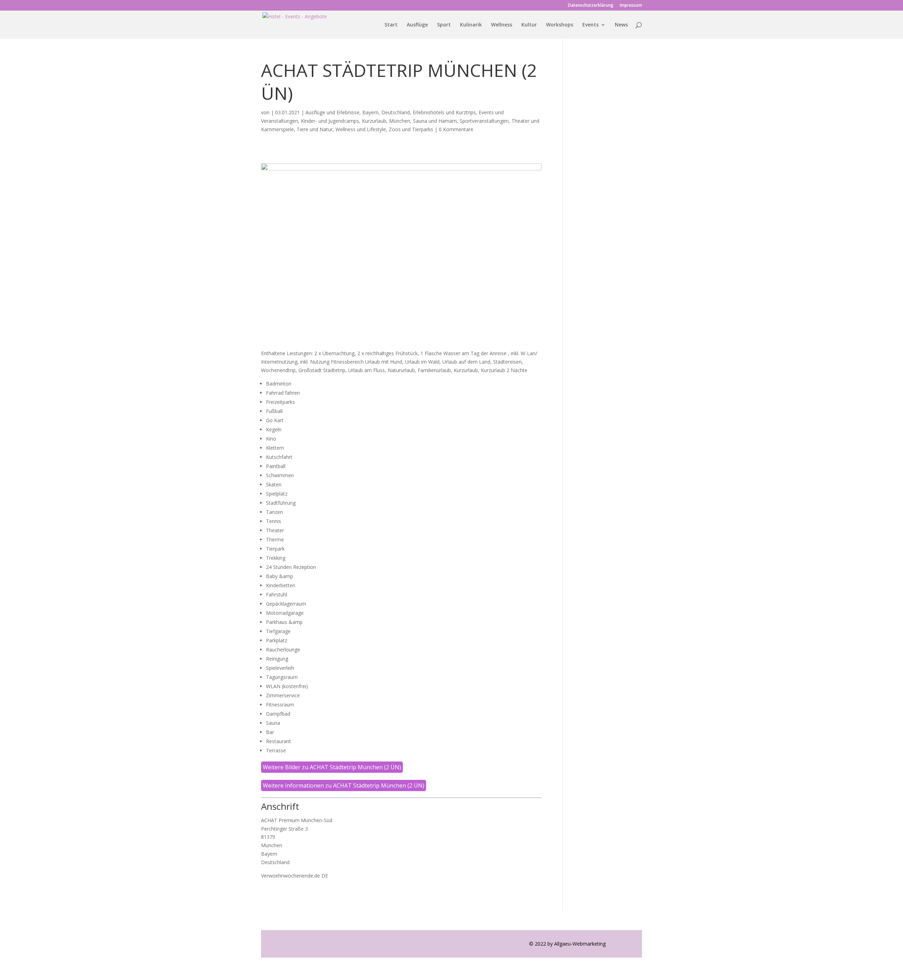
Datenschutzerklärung (590, 5)
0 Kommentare (456, 129)
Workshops (559, 25)
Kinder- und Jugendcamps (330, 120)
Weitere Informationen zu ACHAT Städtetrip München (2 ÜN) (343, 785)
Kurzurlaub (374, 120)
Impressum (631, 5)
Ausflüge (417, 25)
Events (590, 25)
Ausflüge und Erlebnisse (332, 112)
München (399, 120)
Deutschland (395, 112)
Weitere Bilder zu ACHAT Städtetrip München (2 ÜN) (332, 767)
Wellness (501, 25)
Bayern (370, 112)
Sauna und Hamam (435, 120)
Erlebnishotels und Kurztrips (444, 112)
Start (391, 25)
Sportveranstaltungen (484, 120)
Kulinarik (471, 25)
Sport (444, 25)
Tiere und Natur (315, 129)
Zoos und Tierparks (411, 129)
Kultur (529, 25)
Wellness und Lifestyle (360, 129)
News (621, 25)
